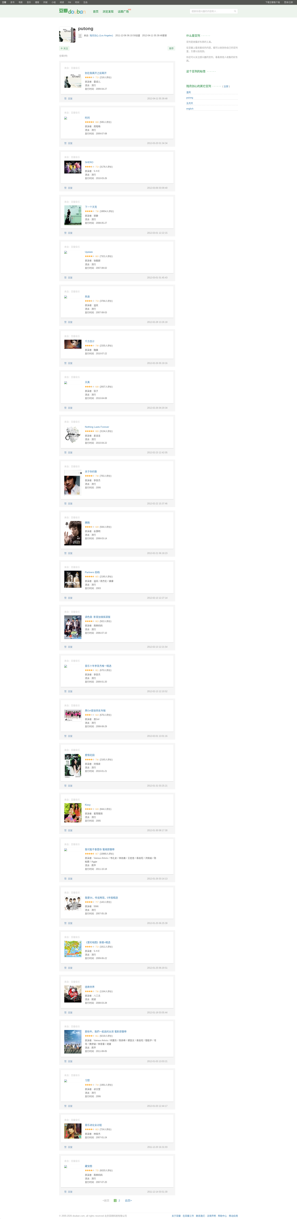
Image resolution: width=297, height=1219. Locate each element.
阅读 (62, 2)
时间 (77, 2)
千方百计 (90, 341)
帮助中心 (222, 1216)
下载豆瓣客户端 (272, 2)
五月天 (189, 103)
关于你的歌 (91, 471)
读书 (12, 2)
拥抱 (87, 522)
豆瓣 (4, 2)
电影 (21, 2)
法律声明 (211, 1216)
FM (69, 2)
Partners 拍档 (92, 572)
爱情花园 (90, 755)
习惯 (87, 1080)
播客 (37, 2)
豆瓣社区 (75, 12)
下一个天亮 (91, 207)
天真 (87, 382)
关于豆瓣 (176, 1216)
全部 (63, 55)
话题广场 (123, 11)
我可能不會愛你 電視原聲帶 (99, 849)
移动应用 (233, 1216)
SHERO (89, 162)
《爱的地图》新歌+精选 (97, 942)
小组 (54, 2)
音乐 (29, 2)
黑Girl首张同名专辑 (95, 710)
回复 (70, 98)
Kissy (88, 804)
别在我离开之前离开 (96, 73)
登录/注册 (288, 2)
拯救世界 (90, 986)
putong (189, 97)
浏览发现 (108, 11)
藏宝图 (88, 1166)
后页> (128, 1200)
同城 (45, 2)
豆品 (85, 2)
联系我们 (200, 1216)
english (189, 108)
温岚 (188, 92)
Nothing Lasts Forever (97, 426)
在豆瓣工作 (188, 1216)
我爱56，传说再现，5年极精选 (101, 897)
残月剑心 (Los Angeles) (102, 35)
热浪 (87, 296)
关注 (65, 48)
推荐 (171, 48)
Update (89, 252)
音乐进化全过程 (93, 1125)
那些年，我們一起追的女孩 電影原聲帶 (105, 1031)
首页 (95, 11)
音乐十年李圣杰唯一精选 (98, 665)
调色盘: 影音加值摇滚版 (97, 617)
